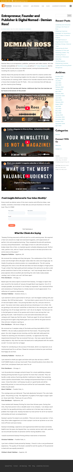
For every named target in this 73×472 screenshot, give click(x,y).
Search (69, 15)
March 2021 (58, 100)
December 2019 (60, 117)
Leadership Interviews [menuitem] (42, 466)
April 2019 (58, 125)
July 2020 (58, 106)
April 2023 (58, 85)
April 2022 (58, 91)
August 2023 (59, 78)
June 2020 (58, 108)
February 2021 (59, 102)
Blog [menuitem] (33, 466)
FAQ (43, 6)
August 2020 (59, 104)
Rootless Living (22, 66)
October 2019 (59, 121)
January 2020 (59, 115)
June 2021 (58, 98)
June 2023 (58, 83)
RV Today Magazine (40, 66)
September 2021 (60, 95)
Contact (26, 6)
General (21, 29)
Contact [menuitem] (15, 466)
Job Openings (35, 6)
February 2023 (59, 87)
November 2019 (60, 119)
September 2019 (60, 123)
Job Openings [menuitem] (23, 466)
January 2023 (59, 89)
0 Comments (27, 29)
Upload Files (17, 6)
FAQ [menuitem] (29, 466)
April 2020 (58, 113)
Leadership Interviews (59, 6)
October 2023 (59, 76)
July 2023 (58, 80)
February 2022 (59, 93)
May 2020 (58, 110)
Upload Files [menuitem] (8, 466)
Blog (48, 6)
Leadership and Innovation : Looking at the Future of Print (63, 27)
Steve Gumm (6, 29)
